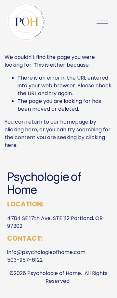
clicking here (21, 129)
